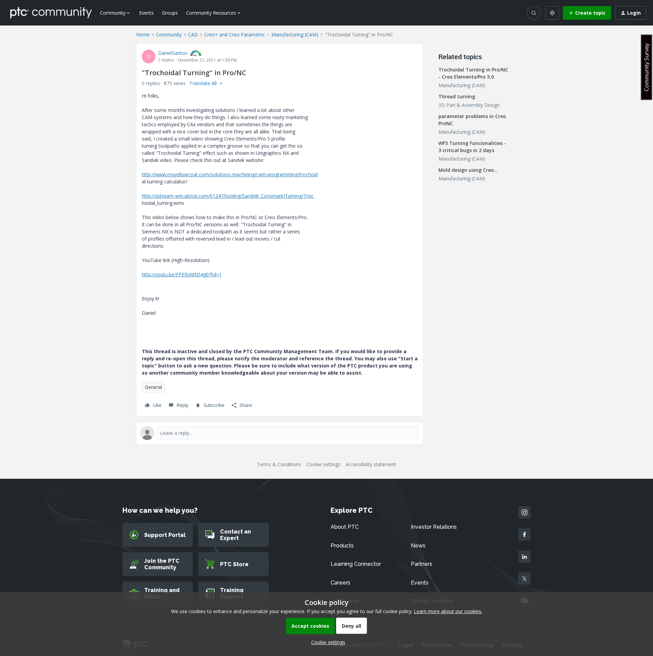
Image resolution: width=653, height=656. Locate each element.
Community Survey (646, 67)
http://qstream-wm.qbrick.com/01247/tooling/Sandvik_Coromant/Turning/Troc (228, 196)
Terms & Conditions (279, 464)
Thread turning (456, 96)
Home (143, 34)
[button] (587, 13)
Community (169, 34)
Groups (170, 13)
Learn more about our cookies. (448, 611)
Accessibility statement (371, 464)
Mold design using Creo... (468, 170)
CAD (193, 34)
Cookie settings (323, 464)
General (153, 387)
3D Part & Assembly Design (469, 105)
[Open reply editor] (279, 433)
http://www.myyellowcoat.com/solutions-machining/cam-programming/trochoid (230, 174)
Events (146, 13)
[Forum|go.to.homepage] (51, 12)
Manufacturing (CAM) (294, 34)
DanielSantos (172, 53)
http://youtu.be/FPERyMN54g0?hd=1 (182, 274)
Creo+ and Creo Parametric (234, 34)
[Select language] (552, 13)
